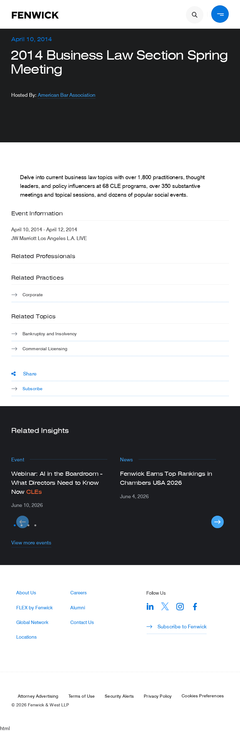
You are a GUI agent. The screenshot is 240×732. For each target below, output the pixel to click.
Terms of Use (81, 696)
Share (30, 373)
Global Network (32, 622)
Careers (78, 593)
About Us (26, 593)
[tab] (15, 525)
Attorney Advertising (38, 696)
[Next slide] (217, 522)
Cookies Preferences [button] (203, 696)
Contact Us (82, 622)
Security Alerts (119, 696)
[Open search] (194, 15)
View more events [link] (31, 542)
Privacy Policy (158, 696)
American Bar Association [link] (66, 94)
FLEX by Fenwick (34, 608)
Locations (26, 637)
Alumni (77, 608)
